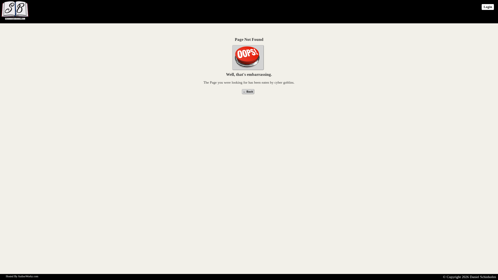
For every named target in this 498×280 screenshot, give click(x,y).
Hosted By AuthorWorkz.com (22, 276)
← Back (248, 91)
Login (488, 7)
